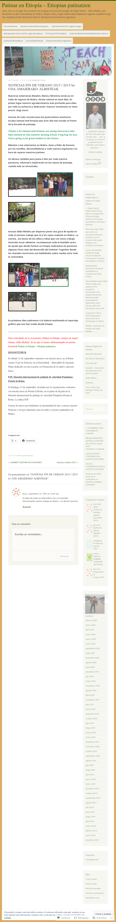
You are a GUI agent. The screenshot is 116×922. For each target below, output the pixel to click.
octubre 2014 (91, 793)
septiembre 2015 (93, 756)
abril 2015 (90, 774)
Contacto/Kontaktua (13, 40)
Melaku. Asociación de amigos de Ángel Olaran (95, 329)
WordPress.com (92, 898)
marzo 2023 (91, 639)
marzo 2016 (91, 732)
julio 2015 (90, 765)
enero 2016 (90, 737)
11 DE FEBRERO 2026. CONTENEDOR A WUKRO (95, 431)
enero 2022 (90, 644)
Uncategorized (92, 859)
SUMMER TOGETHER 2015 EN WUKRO (25, 462)
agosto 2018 (91, 690)
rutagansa (97, 540)
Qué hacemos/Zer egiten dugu (66, 26)
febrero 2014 (91, 830)
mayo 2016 (90, 728)
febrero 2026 (91, 620)
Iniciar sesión (91, 884)
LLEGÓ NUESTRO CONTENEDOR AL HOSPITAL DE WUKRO (95, 456)
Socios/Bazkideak (34, 40)
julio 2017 (90, 704)
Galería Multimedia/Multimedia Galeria (89, 33)
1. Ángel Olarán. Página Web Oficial (94, 209)
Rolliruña (89, 382)
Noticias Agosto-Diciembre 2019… (97, 516)
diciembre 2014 (92, 788)
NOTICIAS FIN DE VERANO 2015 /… (97, 532)
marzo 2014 (91, 826)
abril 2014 (90, 821)
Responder (27, 507)
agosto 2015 (91, 760)
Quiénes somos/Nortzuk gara (34, 26)
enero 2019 (90, 681)
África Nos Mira (92, 229)
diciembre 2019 (92, 672)
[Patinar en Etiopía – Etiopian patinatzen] (58, 61)
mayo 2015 (90, 770)
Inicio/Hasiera (10, 26)
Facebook (90, 176)
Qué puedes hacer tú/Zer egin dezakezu (23, 33)
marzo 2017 (91, 709)
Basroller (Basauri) (94, 354)
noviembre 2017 (93, 700)
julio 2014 (90, 807)
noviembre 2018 (93, 686)
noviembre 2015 (93, 746)
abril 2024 (90, 629)
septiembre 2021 (93, 648)
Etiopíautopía (91, 265)
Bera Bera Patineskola (95, 358)
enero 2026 (90, 625)
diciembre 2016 (92, 714)
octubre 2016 (91, 718)
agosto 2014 (91, 802)
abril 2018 (90, 695)
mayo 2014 (90, 816)
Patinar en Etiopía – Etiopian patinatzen (46, 5)
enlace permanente (25, 455)
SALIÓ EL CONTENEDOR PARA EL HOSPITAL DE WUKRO (95, 466)
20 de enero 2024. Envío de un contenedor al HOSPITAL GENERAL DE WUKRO (94, 479)
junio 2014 (90, 812)
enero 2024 (90, 634)
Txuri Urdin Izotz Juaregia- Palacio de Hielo (94, 390)
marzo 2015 (91, 779)
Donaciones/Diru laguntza (58, 40)
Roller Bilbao (91, 378)
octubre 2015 (91, 751)
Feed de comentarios (95, 893)
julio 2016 (90, 723)
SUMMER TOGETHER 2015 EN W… (98, 562)
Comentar (64, 556)
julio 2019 (90, 676)
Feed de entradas (93, 888)
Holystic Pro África (93, 313)
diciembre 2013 (92, 840)
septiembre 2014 (93, 798)
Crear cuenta (91, 879)
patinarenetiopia (37, 80)
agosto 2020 (91, 662)
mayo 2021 (90, 653)
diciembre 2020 (92, 658)
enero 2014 (90, 835)
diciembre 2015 (92, 742)
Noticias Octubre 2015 (67, 462)
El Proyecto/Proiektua (56, 33)
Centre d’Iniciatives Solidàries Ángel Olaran (94, 253)
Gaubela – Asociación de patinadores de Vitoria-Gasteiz (95, 371)
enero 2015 (90, 784)
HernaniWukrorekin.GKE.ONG (98, 281)
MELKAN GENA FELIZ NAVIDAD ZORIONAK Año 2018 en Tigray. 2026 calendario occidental (95, 443)
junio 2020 (90, 667)
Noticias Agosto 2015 (98, 546)
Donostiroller (91, 363)
